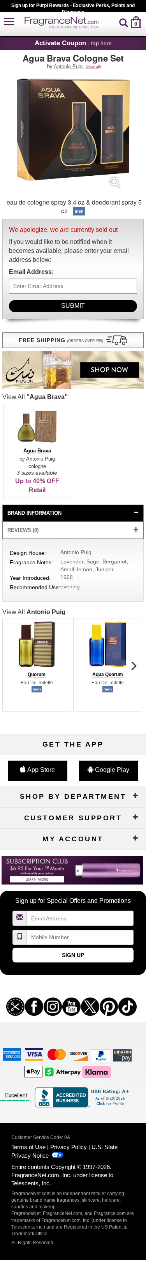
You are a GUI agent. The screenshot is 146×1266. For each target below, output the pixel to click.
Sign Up (73, 955)
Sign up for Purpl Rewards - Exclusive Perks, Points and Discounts (73, 7)
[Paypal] (101, 1055)
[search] (123, 22)
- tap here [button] (73, 43)
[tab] (73, 513)
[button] (9, 22)
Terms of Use (28, 1147)
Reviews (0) (23, 530)
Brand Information (34, 513)
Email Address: (31, 271)
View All (35, 397)
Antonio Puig (69, 66)
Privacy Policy (68, 1147)
